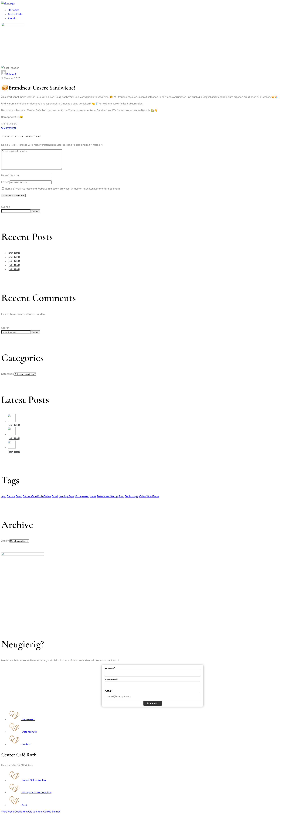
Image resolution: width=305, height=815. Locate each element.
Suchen (5, 206)
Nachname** (111, 679)
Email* (5, 182)
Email (55, 496)
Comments (8, 127)
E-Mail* (108, 691)
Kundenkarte (15, 14)
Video (142, 496)
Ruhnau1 (11, 74)
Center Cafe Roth (33, 496)
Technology (131, 496)
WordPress (152, 496)
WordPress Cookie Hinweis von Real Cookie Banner (30, 811)
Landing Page (66, 496)
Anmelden (152, 703)
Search (5, 327)
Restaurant (103, 496)
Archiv (5, 540)
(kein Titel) (14, 253)
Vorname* (110, 668)
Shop (121, 496)
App (3, 496)
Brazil (19, 496)
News (93, 496)
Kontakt (12, 18)
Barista (11, 496)
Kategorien (7, 374)
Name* (5, 175)
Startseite (13, 10)
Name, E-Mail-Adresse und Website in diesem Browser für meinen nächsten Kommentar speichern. (62, 188)
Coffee (47, 496)
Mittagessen (82, 496)
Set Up (114, 496)
